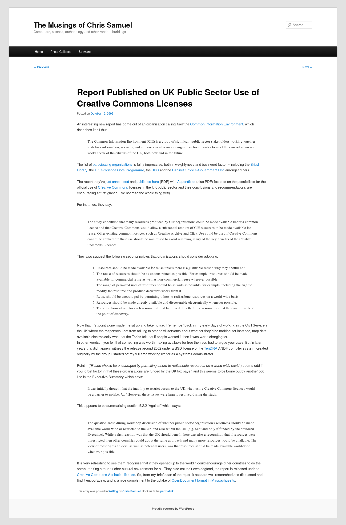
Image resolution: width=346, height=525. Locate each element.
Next (307, 67)
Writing (113, 491)
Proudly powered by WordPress (173, 508)
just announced (117, 181)
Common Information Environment (216, 123)
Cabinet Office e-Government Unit (198, 169)
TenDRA (210, 348)
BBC (155, 169)
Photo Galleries (60, 51)
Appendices (186, 181)
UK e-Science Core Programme (119, 169)
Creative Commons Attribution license (106, 474)
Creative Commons (113, 187)
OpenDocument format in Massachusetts (203, 480)
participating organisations (113, 164)
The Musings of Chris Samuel (83, 25)
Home (39, 51)
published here (148, 181)
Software (85, 51)
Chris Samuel (131, 491)
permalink (167, 491)
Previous (41, 67)
